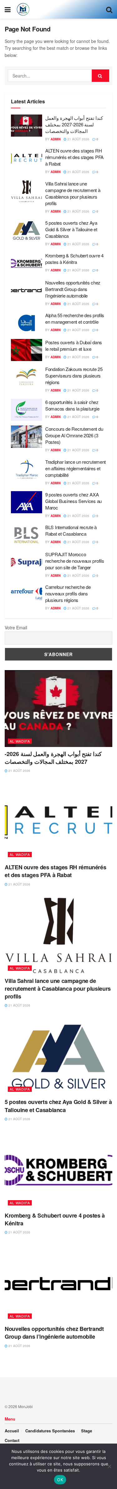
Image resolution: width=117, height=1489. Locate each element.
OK (60, 1479)
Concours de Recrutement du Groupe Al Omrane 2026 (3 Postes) (74, 435)
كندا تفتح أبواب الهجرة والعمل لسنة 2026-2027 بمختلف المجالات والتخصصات (74, 124)
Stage (86, 1431)
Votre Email (16, 627)
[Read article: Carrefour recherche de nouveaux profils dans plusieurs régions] (26, 595)
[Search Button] (109, 9)
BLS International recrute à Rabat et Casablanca (71, 530)
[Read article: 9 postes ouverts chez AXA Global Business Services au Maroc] (26, 502)
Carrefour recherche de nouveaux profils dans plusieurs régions (67, 593)
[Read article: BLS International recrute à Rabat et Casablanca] (26, 535)
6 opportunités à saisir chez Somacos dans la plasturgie (72, 405)
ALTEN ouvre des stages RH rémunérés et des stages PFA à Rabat (74, 157)
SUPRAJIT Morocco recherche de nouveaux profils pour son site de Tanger (74, 561)
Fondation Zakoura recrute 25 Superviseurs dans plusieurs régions (74, 375)
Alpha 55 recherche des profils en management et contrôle (74, 318)
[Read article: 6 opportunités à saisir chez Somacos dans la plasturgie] (26, 410)
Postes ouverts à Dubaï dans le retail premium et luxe (73, 345)
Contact (12, 1440)
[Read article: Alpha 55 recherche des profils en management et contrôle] (26, 323)
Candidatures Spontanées (50, 1431)
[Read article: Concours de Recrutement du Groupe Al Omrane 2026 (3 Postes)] (26, 436)
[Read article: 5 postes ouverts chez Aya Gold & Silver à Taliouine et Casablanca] (26, 230)
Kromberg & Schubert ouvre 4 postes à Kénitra (74, 258)
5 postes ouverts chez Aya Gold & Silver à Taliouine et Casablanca (71, 229)
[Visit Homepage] (23, 9)
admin (56, 139)
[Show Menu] (8, 9)
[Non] (109, 1466)
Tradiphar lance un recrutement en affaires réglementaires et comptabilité (75, 468)
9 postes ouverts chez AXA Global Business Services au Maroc (73, 501)
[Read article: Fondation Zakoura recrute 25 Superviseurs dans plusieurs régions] (26, 377)
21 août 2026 (77, 139)
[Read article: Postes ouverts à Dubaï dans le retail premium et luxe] (26, 350)
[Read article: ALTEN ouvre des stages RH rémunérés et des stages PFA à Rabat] (26, 158)
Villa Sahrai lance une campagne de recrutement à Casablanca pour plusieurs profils (72, 193)
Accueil (12, 1431)
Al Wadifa (20, 741)
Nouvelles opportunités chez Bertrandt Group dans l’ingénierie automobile (72, 289)
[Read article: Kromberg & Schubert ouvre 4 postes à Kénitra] (26, 263)
